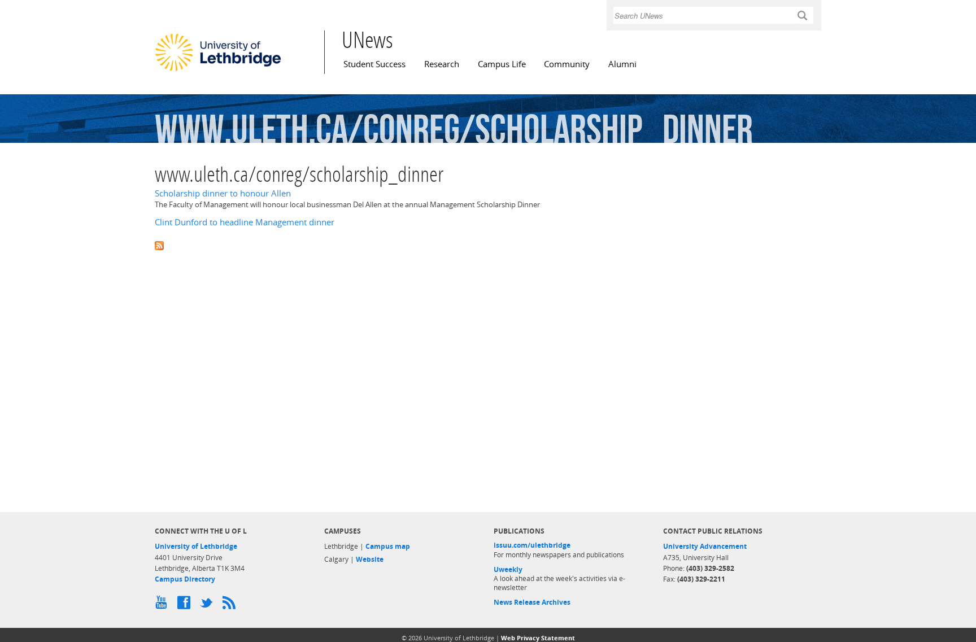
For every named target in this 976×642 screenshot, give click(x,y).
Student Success (374, 64)
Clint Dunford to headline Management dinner (244, 222)
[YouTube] (163, 605)
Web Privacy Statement (538, 638)
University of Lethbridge (196, 546)
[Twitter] (208, 605)
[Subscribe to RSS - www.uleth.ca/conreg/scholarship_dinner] (488, 244)
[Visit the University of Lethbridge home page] (218, 70)
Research (441, 64)
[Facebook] (185, 605)
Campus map (387, 546)
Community (567, 64)
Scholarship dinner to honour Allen (223, 193)
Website (370, 559)
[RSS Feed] (231, 605)
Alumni (622, 64)
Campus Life (502, 64)
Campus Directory (185, 579)
